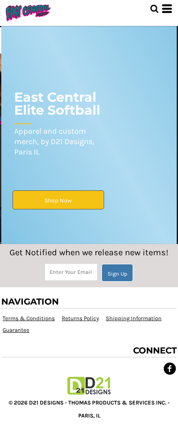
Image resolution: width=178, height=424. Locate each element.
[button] (154, 8)
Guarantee (16, 330)
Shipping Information (134, 318)
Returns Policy (80, 318)
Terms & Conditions (29, 318)
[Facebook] (170, 369)
